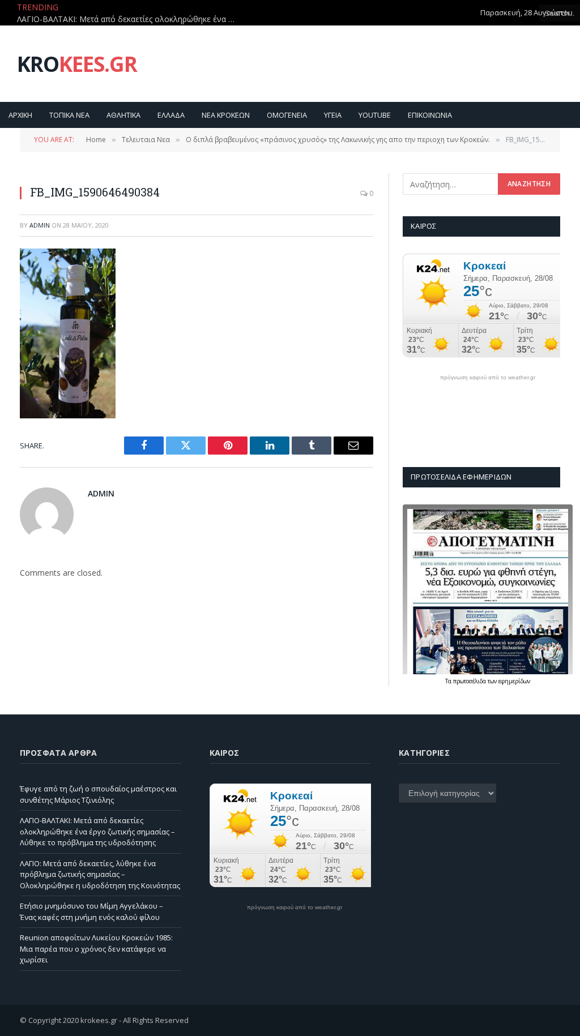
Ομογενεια (287, 115)
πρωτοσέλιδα (470, 681)
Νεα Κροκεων (226, 115)
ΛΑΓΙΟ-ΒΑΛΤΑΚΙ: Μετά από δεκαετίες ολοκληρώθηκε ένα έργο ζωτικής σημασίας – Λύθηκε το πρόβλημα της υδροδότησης (130, 19)
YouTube (375, 115)
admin (39, 225)
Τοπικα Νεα (69, 115)
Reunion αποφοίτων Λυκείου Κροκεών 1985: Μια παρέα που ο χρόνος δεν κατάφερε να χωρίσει (96, 948)
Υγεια (333, 115)
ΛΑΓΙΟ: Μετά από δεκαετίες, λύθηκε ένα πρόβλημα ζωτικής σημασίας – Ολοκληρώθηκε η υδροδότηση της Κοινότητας (100, 874)
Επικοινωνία (430, 115)
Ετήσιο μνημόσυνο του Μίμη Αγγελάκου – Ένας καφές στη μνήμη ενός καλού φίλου (91, 911)
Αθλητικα (123, 115)
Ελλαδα (171, 115)
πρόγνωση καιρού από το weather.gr (487, 377)
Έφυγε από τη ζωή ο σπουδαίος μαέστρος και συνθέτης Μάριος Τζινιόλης (98, 794)
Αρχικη (20, 115)
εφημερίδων (514, 681)
